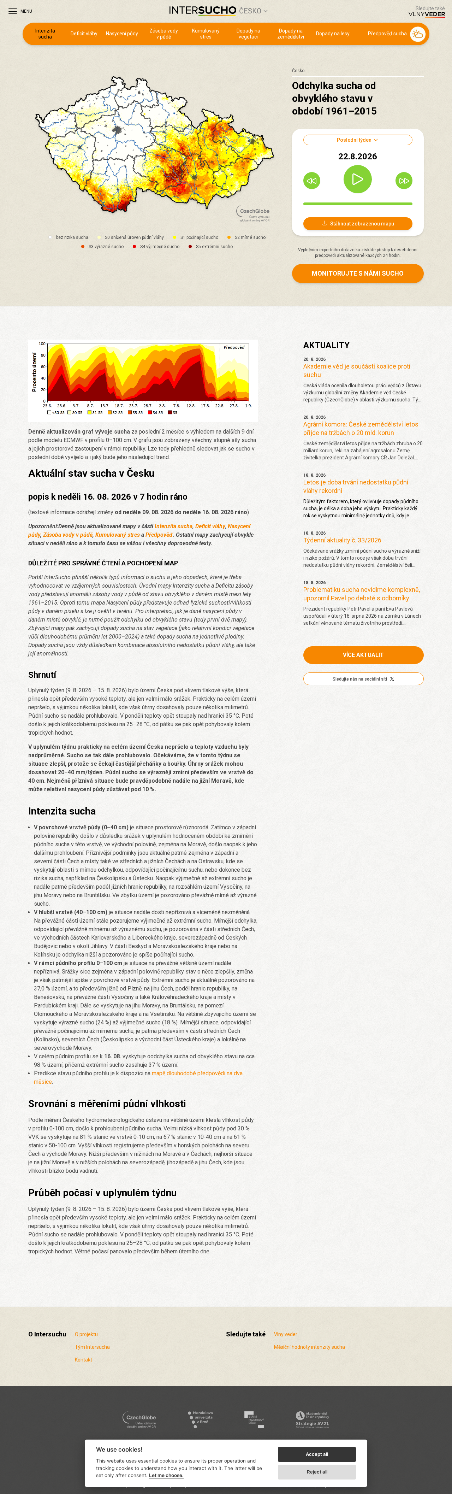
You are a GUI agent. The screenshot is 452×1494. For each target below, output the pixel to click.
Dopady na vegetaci (248, 34)
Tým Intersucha (92, 1347)
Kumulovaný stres (206, 34)
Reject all (317, 1472)
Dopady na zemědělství (290, 34)
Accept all (317, 1454)
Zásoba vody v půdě (163, 34)
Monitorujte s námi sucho (358, 273)
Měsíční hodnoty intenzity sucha (309, 1347)
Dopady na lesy (333, 33)
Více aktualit (363, 655)
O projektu (86, 1334)
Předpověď (159, 534)
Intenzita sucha (45, 34)
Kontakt (83, 1360)
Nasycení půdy (122, 33)
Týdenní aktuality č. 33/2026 (342, 540)
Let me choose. (166, 1475)
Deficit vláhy (84, 33)
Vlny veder (285, 1334)
